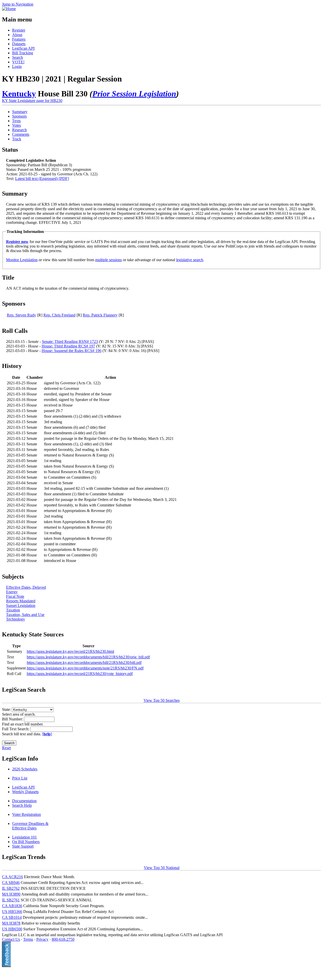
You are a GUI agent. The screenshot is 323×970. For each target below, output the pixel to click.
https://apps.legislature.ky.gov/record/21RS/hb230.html (70, 651)
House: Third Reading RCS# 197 (68, 346)
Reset (6, 748)
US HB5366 (12, 911)
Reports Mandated (20, 601)
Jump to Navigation (17, 4)
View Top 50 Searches (162, 700)
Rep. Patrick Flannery (100, 315)
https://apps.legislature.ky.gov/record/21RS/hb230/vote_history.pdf (80, 673)
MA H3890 (11, 894)
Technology (15, 619)
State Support (23, 846)
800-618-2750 (63, 939)
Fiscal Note (15, 596)
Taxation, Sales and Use (25, 614)
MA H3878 (11, 923)
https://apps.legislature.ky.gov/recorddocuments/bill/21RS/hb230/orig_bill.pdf (88, 657)
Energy (12, 592)
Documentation (24, 801)
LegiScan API (23, 48)
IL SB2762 (11, 888)
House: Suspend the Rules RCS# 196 (71, 350)
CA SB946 (11, 882)
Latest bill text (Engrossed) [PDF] (42, 178)
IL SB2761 (11, 900)
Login (17, 66)
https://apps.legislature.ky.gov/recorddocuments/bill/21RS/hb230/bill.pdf (84, 662)
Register (18, 30)
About (17, 35)
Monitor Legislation (22, 260)
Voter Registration (26, 814)
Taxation (13, 610)
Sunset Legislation (20, 605)
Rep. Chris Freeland (59, 315)
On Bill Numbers (26, 842)
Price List (19, 778)
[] (47, 734)
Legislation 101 (24, 837)
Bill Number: (13, 719)
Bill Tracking (22, 53)
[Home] (9, 9)
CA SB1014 (12, 917)
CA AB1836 (12, 906)
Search (17, 57)
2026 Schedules (24, 769)
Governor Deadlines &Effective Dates (30, 825)
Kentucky (19, 93)
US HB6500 (12, 929)
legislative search (189, 260)
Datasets (18, 44)
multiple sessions (108, 260)
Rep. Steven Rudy (21, 315)
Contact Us (11, 939)
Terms (28, 939)
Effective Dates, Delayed (26, 587)
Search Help (22, 805)
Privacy (42, 939)
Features (18, 39)
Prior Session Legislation (134, 93)
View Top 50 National (161, 868)
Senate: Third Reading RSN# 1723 (70, 341)
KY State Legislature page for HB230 (32, 100)
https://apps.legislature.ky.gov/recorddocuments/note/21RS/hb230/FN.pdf (85, 668)
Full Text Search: (16, 729)
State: (7, 709)
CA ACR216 (12, 877)
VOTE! (18, 62)
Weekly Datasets (25, 792)
